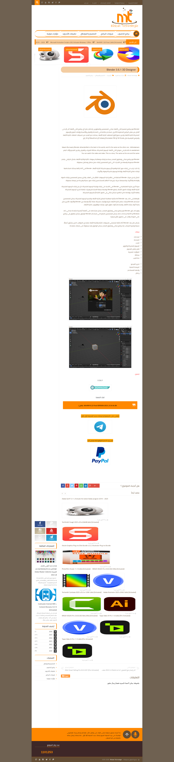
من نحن (86, 3)
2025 (50, 635)
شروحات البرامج (107, 34)
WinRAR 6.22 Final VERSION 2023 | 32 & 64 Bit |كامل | (97, 405)
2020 (50, 651)
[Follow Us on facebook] (49, 759)
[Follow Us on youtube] (39, 759)
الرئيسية (109, 75)
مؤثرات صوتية (52, 34)
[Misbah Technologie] (124, 27)
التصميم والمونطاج (100, 75)
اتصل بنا (94, 3)
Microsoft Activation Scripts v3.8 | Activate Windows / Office (100, 42)
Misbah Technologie (116, 759)
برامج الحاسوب (123, 34)
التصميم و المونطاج (88, 34)
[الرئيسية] (136, 34)
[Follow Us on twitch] (36, 759)
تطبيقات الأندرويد (69, 34)
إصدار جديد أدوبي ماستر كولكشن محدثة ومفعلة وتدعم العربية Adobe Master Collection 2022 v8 (46, 570)
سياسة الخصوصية (119, 3)
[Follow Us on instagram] (43, 759)
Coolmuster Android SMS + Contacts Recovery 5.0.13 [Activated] (47, 606)
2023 (50, 641)
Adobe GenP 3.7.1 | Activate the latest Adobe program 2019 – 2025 (51, 42)
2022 (50, 644)
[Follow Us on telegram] (46, 759)
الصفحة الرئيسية (133, 3)
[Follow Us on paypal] (53, 759)
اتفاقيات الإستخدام (106, 3)
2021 (50, 648)
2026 (50, 631)
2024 (50, 638)
